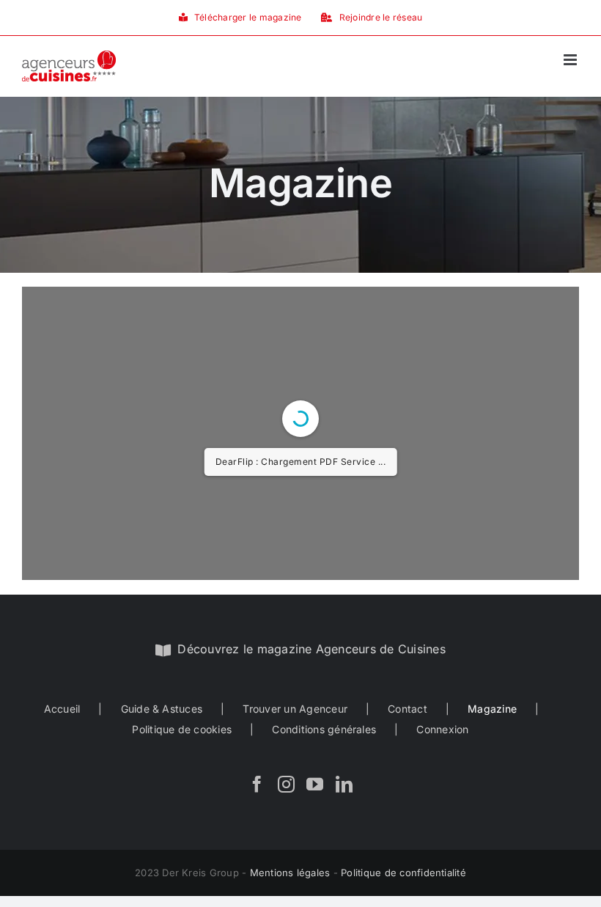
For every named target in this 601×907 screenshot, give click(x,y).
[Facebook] (256, 784)
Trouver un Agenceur (295, 708)
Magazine (492, 708)
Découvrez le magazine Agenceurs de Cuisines (311, 649)
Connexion (442, 729)
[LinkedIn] (344, 784)
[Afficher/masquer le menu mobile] (571, 59)
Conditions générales (324, 729)
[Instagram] (286, 784)
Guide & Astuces (162, 708)
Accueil (62, 708)
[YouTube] (314, 784)
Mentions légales (290, 872)
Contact (407, 708)
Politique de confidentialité (403, 872)
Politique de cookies (182, 729)
